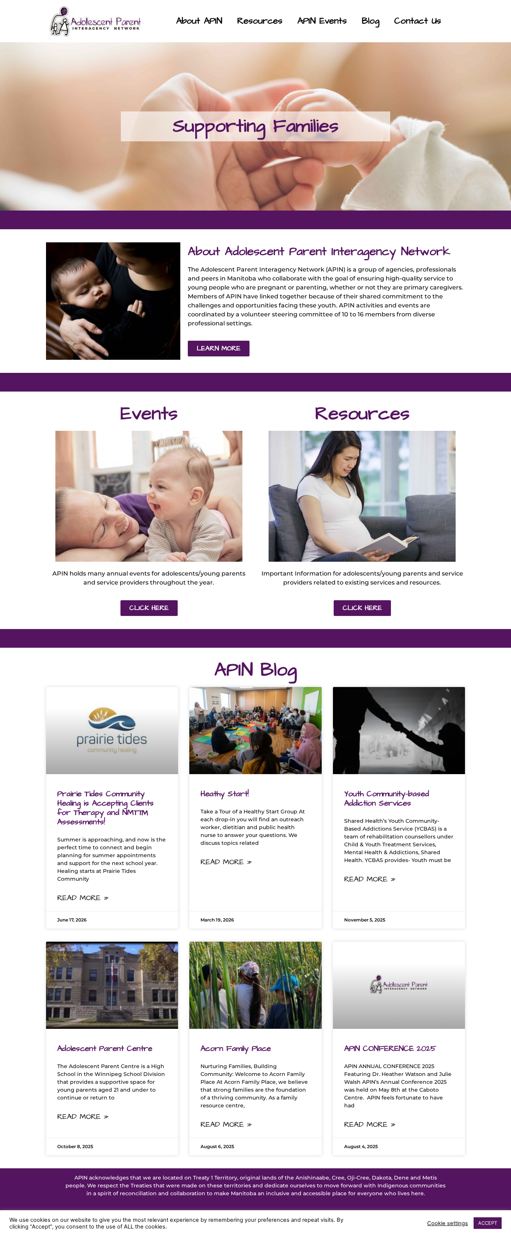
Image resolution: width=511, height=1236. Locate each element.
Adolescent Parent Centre (104, 1048)
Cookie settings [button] (447, 1223)
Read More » (82, 898)
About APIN (199, 21)
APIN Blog (255, 670)
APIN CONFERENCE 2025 (390, 1048)
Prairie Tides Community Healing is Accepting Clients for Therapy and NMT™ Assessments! (105, 808)
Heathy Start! (225, 793)
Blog (370, 21)
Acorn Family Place (236, 1048)
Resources (259, 21)
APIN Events (322, 21)
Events (149, 414)
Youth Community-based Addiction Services (386, 798)
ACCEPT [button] (487, 1223)
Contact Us (417, 21)
